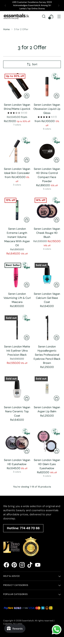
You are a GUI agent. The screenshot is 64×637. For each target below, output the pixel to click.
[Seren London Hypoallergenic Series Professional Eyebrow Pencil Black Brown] (47, 328)
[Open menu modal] (59, 16)
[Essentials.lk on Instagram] (22, 565)
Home (6, 29)
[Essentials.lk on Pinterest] (14, 565)
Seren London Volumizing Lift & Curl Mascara (17, 298)
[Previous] (5, 5)
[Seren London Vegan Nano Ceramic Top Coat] (17, 389)
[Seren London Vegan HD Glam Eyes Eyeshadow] (47, 441)
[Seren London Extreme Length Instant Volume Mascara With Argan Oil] (17, 210)
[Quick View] (26, 95)
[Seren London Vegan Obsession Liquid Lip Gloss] (47, 86)
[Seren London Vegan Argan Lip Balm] (47, 389)
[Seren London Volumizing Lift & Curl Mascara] (17, 275)
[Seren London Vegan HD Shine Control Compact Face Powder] (47, 150)
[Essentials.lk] (16, 16)
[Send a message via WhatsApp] (56, 629)
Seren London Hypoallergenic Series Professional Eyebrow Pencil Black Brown (47, 355)
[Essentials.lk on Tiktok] (30, 565)
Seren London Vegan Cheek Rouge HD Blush (47, 233)
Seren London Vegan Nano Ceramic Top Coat (17, 411)
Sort (34, 64)
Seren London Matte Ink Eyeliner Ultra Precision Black (17, 351)
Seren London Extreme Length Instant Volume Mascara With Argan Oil (17, 237)
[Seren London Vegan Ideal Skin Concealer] (17, 150)
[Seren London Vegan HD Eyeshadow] (17, 441)
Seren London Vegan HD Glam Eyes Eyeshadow (47, 464)
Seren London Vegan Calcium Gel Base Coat (47, 298)
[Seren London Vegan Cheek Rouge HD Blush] (47, 210)
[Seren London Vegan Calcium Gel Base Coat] (47, 275)
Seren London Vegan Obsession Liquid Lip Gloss (46, 109)
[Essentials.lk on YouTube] (37, 565)
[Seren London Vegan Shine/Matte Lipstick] (17, 86)
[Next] (59, 5)
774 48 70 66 (30, 528)
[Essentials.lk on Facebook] (6, 565)
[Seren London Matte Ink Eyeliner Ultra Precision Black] (17, 328)
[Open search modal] (43, 16)
